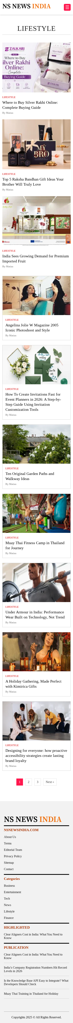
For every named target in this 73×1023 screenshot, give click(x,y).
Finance (9, 917)
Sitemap (9, 862)
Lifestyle (9, 911)
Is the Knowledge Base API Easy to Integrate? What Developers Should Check (36, 982)
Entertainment (12, 892)
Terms (7, 843)
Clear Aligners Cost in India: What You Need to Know (33, 936)
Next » (50, 782)
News (7, 905)
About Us (10, 837)
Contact (8, 869)
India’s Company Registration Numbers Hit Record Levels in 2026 (35, 969)
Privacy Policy (13, 856)
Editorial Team (13, 849)
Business (9, 885)
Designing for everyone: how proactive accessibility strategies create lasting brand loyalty (36, 755)
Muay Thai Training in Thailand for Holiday (31, 993)
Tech (7, 898)
